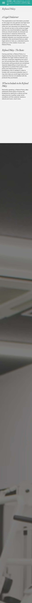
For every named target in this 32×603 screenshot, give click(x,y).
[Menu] (3, 3)
